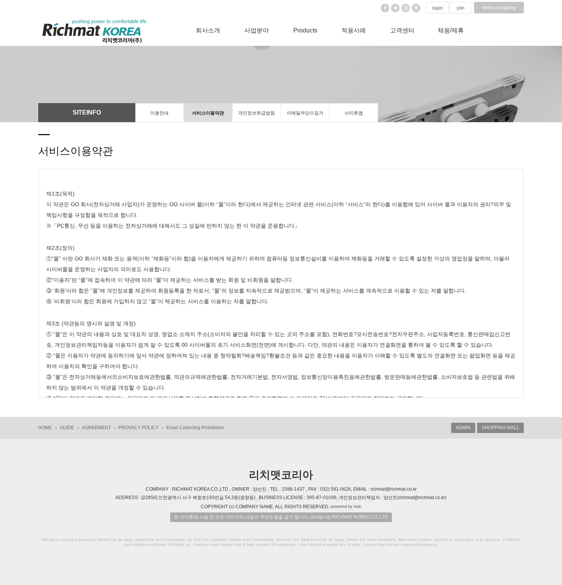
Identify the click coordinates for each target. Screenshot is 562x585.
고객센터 (402, 30)
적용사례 (353, 30)
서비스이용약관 (208, 113)
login (437, 8)
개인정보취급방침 (256, 113)
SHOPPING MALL (500, 427)
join (461, 8)
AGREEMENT (96, 427)
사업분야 (256, 30)
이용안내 (159, 113)
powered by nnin (346, 506)
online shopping (499, 7)
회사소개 (208, 30)
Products (305, 30)
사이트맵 (353, 113)
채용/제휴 (451, 30)
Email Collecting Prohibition (195, 427)
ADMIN (463, 427)
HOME (45, 427)
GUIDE (67, 427)
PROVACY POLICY (139, 427)
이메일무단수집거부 (305, 116)
